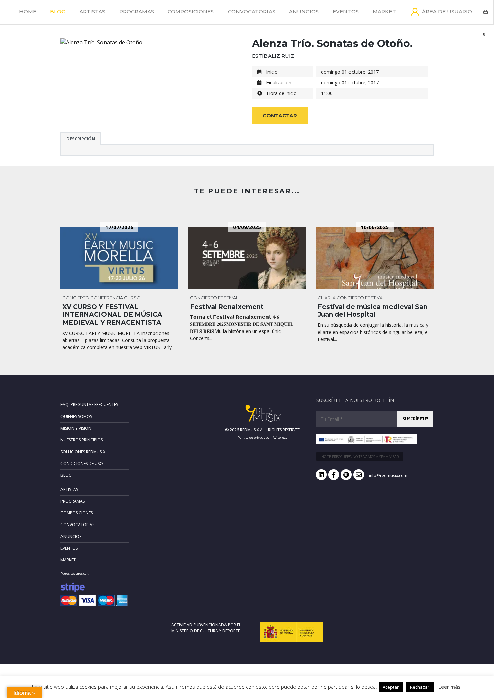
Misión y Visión (75, 428)
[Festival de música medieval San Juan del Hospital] (375, 258)
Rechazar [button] (419, 687)
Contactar (280, 115)
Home (27, 11)
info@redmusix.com (388, 475)
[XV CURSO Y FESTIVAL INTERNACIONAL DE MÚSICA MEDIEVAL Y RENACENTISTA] (119, 258)
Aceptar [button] (391, 687)
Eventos (346, 11)
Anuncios (304, 11)
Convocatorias (251, 11)
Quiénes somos (76, 416)
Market (384, 11)
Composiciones (191, 11)
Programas (136, 11)
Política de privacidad (254, 437)
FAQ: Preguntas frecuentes (89, 405)
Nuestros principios (81, 440)
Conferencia (106, 297)
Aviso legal (281, 437)
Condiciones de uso (81, 463)
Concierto (75, 297)
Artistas (92, 11)
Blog (57, 11)
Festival (228, 297)
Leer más (449, 686)
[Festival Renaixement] (247, 258)
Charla (327, 297)
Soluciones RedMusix (82, 452)
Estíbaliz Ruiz (273, 56)
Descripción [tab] (80, 138)
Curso (132, 297)
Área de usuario (447, 11)
